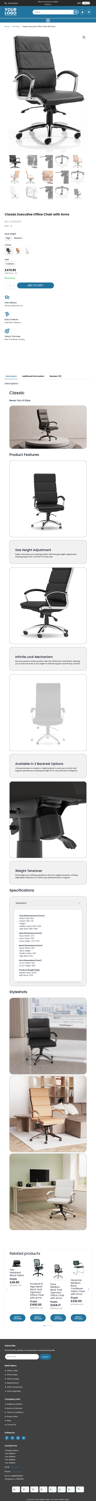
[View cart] (88, 12)
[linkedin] (24, 1438)
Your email (14, 1467)
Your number (16, 1471)
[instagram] (18, 1438)
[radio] (8, 238)
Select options (17, 1318)
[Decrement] (6, 285)
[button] (83, 37)
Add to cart (35, 285)
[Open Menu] (48, 20)
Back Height (10, 234)
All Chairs (16, 26)
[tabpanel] (48, 812)
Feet (7, 259)
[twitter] (12, 1438)
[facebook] (7, 1438)
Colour (8, 245)
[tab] (11, 376)
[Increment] (12, 285)
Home (7, 26)
